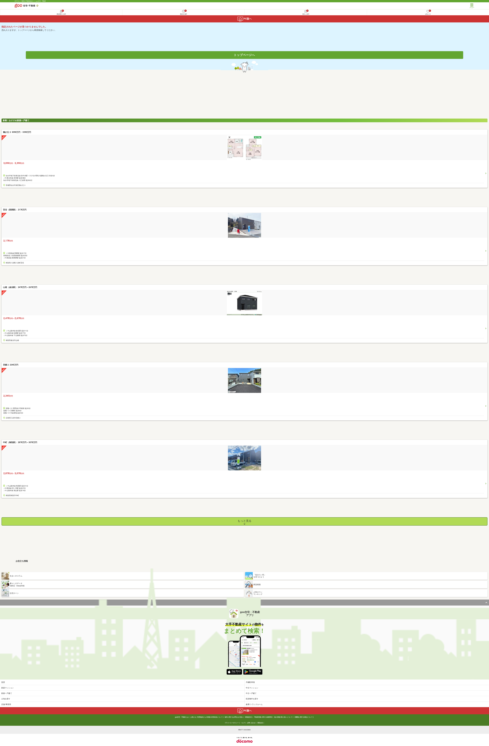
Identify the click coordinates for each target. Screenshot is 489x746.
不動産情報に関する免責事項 (263, 717)
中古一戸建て (251, 693)
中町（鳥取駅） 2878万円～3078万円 (20, 442)
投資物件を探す (252, 699)
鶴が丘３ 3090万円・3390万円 (17, 132)
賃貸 (3, 682)
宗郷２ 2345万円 (10, 365)
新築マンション (7, 688)
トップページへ (244, 55)
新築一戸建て (6, 693)
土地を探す (5, 699)
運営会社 (260, 723)
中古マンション (252, 688)
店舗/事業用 (6, 704)
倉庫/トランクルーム (254, 704)
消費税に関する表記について (303, 717)
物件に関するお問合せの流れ (234, 717)
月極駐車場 (250, 682)
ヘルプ (243, 723)
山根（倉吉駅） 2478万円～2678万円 (20, 287)
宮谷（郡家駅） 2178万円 (14, 209)
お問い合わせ (251, 723)
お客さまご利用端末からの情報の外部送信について (206, 717)
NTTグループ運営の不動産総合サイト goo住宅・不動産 (30, 1)
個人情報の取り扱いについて (283, 717)
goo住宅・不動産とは (181, 717)
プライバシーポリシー (232, 723)
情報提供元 (248, 717)
